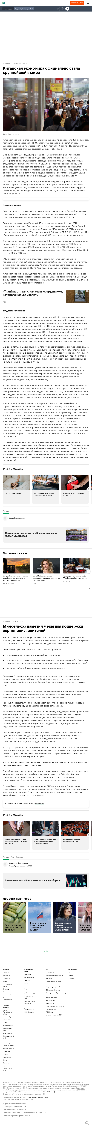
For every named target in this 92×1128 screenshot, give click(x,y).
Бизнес (5, 981)
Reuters (17, 711)
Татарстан (6, 1051)
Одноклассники (29, 977)
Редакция (49, 978)
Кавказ (5, 1060)
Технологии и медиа (7, 985)
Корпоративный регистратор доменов (56, 994)
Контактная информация (54, 975)
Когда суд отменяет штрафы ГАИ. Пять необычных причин (75, 577)
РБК (4, 302)
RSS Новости (29, 1012)
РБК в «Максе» (13, 469)
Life (34, 583)
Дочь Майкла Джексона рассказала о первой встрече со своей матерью (46, 578)
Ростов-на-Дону (8, 1048)
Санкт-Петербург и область (7, 1012)
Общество (6, 978)
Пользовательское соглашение (14, 1109)
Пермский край (8, 1045)
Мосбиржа (23, 1097)
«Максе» (39, 803)
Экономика (7, 63)
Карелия (6, 1063)
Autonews (66, 581)
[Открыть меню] (88, 3)
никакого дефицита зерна (47, 753)
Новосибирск (7, 1020)
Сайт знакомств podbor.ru (55, 1006)
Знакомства (50, 1003)
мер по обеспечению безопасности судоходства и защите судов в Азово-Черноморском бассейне (42, 734)
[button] (16, 489)
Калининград (7, 1033)
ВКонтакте (28, 974)
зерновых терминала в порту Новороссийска (25, 714)
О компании (50, 973)
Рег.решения (50, 1000)
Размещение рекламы (53, 981)
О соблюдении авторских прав (14, 1106)
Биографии (6, 992)
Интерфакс (81, 640)
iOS (69, 973)
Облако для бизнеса (53, 990)
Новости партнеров (17, 898)
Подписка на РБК (28, 998)
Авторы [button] (6, 511)
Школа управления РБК (54, 1015)
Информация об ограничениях (14, 1103)
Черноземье (7, 1057)
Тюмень (5, 1054)
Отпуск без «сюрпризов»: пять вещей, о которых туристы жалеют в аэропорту (15, 578)
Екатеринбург (7, 1017)
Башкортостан (8, 1025)
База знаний (7, 995)
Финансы (6, 989)
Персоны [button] (19, 857)
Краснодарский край (8, 1037)
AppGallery (71, 978)
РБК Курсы (49, 1012)
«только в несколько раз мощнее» (35, 788)
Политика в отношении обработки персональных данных (24, 1112)
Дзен (26, 983)
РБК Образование (7, 998)
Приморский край (7, 1069)
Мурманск (6, 1066)
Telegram (27, 980)
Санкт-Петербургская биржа (38, 1097)
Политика (6, 973)
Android (70, 975)
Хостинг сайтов (51, 998)
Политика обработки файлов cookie (16, 1115)
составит (77, 145)
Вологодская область (7, 1029)
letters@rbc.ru (54, 1091)
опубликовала (29, 160)
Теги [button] (12, 857)
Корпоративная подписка (29, 1002)
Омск (5, 1022)
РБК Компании (8, 583)
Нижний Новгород (6, 1042)
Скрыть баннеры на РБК (29, 993)
